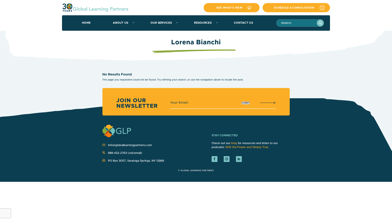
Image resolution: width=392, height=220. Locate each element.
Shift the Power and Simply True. (247, 147)
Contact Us (243, 23)
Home (86, 23)
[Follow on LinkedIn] (239, 159)
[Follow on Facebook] (214, 159)
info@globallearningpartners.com (130, 145)
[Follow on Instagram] (227, 159)
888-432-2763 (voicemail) (125, 153)
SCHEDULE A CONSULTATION (294, 7)
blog (234, 143)
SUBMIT (245, 103)
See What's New (229, 7)
